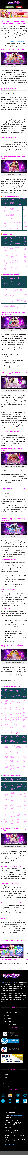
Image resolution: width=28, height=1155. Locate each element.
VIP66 (2, 26)
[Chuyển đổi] (2, 354)
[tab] (14, 488)
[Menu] (2, 2)
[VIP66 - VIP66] (14, 2)
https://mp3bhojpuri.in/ (17, 41)
